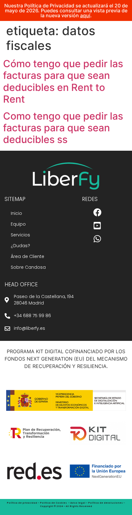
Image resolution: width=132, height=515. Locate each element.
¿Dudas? (20, 246)
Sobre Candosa (28, 267)
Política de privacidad (22, 502)
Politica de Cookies (53, 502)
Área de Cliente (27, 256)
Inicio (16, 213)
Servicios (20, 235)
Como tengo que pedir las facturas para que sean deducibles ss (63, 128)
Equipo (18, 224)
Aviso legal (77, 502)
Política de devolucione (104, 502)
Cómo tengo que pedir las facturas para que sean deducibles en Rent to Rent (63, 81)
